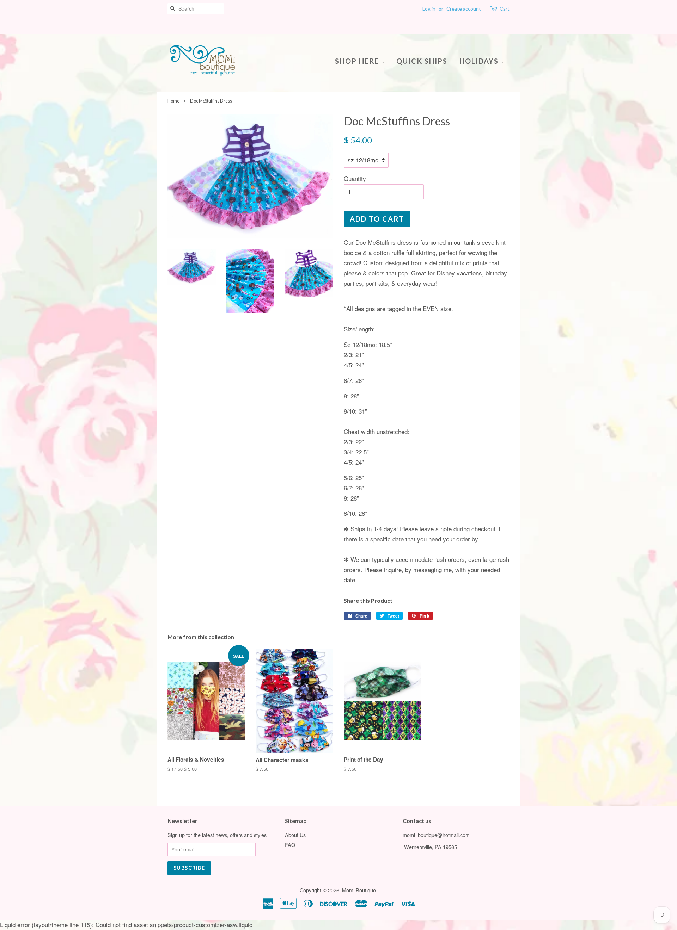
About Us (295, 834)
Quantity (355, 178)
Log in (428, 9)
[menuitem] (362, 60)
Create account (463, 9)
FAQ (290, 844)
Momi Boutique (359, 890)
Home (173, 101)
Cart (505, 9)
